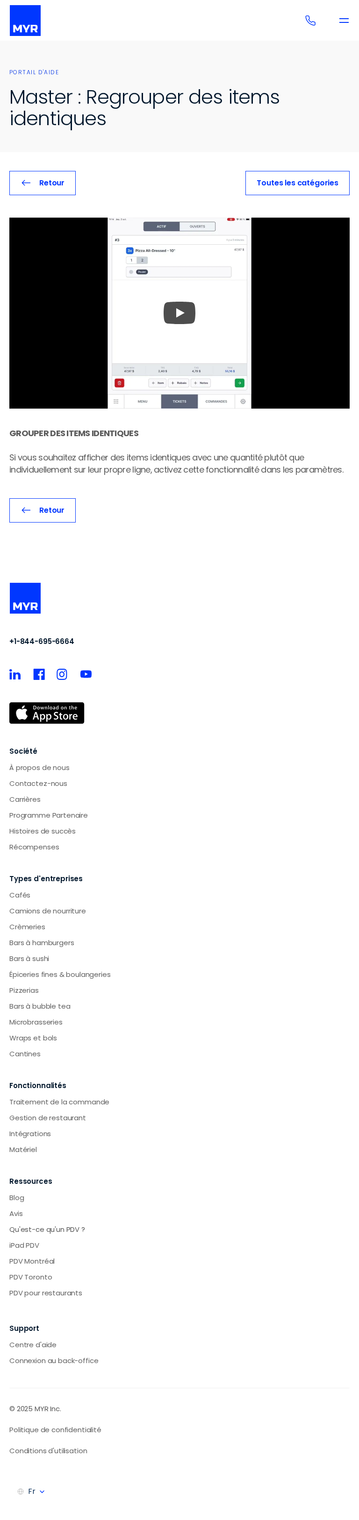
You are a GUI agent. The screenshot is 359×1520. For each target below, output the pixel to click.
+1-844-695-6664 (41, 641)
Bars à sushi (29, 958)
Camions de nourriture (47, 911)
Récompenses (34, 847)
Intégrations (30, 1133)
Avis (15, 1213)
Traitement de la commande (59, 1102)
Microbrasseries (36, 1022)
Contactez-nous (38, 783)
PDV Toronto (30, 1277)
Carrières (25, 799)
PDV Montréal (32, 1261)
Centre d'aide (33, 1345)
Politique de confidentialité (55, 1430)
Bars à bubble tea (39, 1006)
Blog (16, 1197)
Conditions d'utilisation (48, 1451)
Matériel (23, 1149)
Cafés (19, 895)
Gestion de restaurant (47, 1118)
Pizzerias (24, 990)
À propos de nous (39, 767)
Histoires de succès (42, 831)
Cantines (25, 1054)
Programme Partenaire (48, 815)
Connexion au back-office (53, 1360)
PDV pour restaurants (45, 1293)
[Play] (179, 313)
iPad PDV (24, 1245)
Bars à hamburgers (41, 942)
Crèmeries (27, 927)
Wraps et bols (33, 1038)
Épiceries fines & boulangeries (60, 974)
